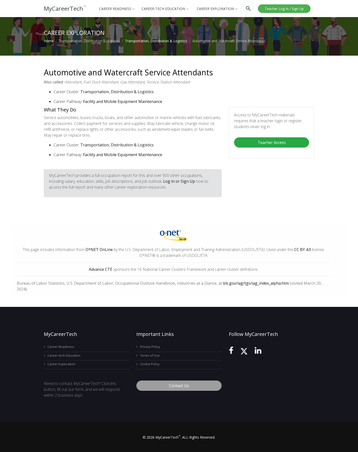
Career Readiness (115, 8)
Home (49, 41)
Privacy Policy (150, 346)
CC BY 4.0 (302, 249)
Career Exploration (215, 8)
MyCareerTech (65, 8)
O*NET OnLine (99, 249)
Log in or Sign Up (179, 181)
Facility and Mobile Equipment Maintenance (122, 101)
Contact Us (179, 385)
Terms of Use (150, 355)
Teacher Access (272, 142)
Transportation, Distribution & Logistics (156, 41)
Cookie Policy (150, 364)
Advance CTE (100, 269)
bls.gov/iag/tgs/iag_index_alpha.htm (256, 283)
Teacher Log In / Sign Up (284, 8)
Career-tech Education (163, 8)
